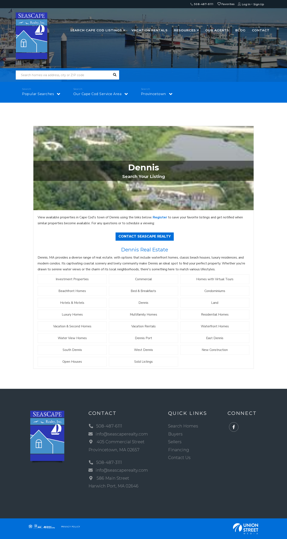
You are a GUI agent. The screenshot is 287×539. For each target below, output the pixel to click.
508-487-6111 (203, 4)
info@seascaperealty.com (122, 434)
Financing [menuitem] (178, 449)
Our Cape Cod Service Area (97, 94)
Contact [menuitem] (261, 30)
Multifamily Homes (143, 314)
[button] (114, 75)
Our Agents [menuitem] (217, 30)
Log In (246, 4)
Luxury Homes (72, 314)
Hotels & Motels (72, 303)
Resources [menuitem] (185, 30)
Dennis (143, 303)
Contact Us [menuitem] (179, 457)
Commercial (143, 279)
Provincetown (153, 94)
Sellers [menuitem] (175, 441)
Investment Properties (72, 279)
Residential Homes (215, 314)
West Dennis (143, 350)
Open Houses (72, 362)
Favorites (228, 4)
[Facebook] (233, 427)
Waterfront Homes (215, 326)
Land (214, 303)
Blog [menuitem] (240, 30)
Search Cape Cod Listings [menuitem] (96, 30)
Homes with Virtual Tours (214, 279)
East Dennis (214, 338)
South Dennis (72, 350)
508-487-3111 (109, 462)
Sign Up (258, 4)
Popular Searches (38, 94)
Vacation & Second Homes (72, 326)
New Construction (215, 350)
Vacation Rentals (143, 326)
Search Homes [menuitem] (183, 426)
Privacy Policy (70, 526)
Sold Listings (143, 362)
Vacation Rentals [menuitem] (150, 30)
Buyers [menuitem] (175, 434)
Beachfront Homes (72, 291)
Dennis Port (143, 338)
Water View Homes (72, 338)
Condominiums (214, 291)
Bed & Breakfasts (143, 291)
